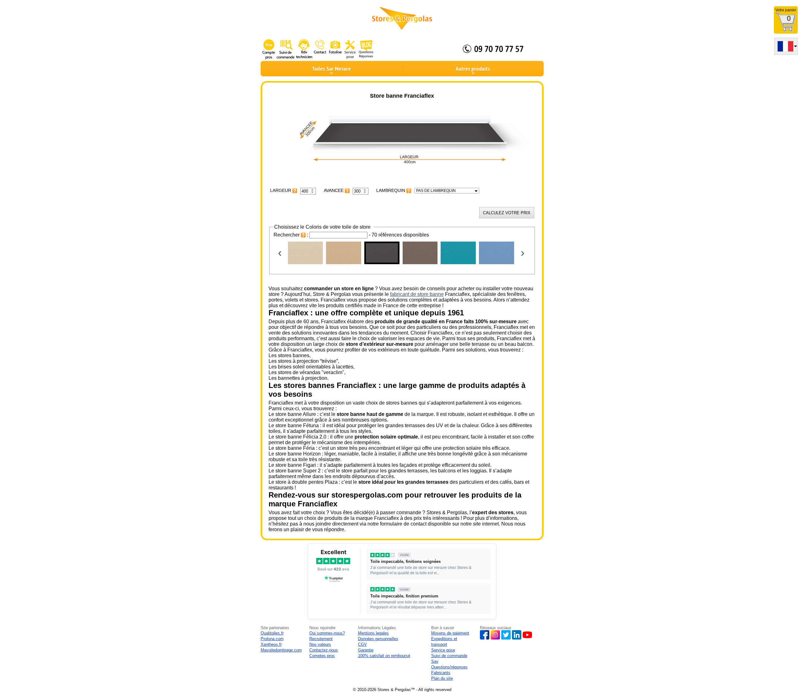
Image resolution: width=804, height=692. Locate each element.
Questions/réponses (449, 667)
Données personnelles (378, 638)
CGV (362, 644)
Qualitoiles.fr (272, 633)
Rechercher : (291, 234)
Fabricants (440, 672)
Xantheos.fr (271, 644)
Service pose (443, 650)
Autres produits (473, 68)
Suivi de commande (449, 655)
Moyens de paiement (450, 633)
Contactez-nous (323, 650)
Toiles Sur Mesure (331, 68)
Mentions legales (373, 633)
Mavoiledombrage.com (281, 650)
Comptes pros (322, 655)
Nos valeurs (320, 644)
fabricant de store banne (417, 294)
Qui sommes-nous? (327, 633)
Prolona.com (272, 638)
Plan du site (442, 678)
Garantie (365, 650)
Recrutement (321, 638)
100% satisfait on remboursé (384, 655)
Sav (434, 661)
